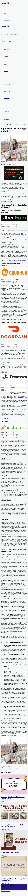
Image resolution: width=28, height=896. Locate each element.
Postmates (20, 396)
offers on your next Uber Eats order (17, 260)
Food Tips (6, 77)
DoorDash (3, 350)
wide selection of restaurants (7, 315)
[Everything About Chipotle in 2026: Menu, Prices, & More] (14, 821)
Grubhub (22, 285)
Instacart (3, 440)
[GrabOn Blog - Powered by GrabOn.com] (5, 5)
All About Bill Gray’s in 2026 (10, 852)
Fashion (6, 64)
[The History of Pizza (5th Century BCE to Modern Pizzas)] (14, 875)
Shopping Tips (7, 91)
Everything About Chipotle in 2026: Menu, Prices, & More (12, 825)
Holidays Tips (7, 84)
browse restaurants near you (17, 234)
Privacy (15, 889)
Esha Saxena (4, 161)
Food (5, 124)
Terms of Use (9, 889)
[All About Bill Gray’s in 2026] (14, 849)
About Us (6, 104)
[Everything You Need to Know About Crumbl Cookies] (14, 793)
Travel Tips (6, 98)
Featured (6, 71)
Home (2, 124)
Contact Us (6, 111)
